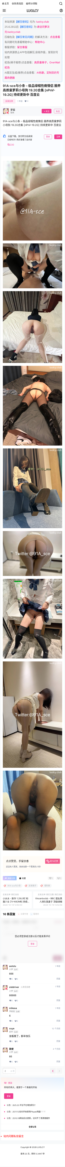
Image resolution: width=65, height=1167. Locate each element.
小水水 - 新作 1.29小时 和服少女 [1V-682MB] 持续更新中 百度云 (16, 901)
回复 (58, 979)
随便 (11, 1049)
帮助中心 (40, 42)
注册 (58, 136)
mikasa (13, 1008)
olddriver (14, 987)
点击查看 (55, 37)
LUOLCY (40, 1147)
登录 (48, 136)
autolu (12, 966)
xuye (11, 1028)
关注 (47, 111)
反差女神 (9, 101)
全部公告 (32, 1126)
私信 (58, 111)
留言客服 (22, 47)
